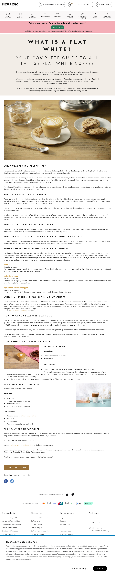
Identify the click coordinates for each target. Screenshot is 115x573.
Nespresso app (65, 531)
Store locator (65, 524)
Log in (62, 518)
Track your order (98, 518)
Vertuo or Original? (9, 518)
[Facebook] (6, 483)
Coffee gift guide (37, 534)
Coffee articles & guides (40, 531)
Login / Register (83, 4)
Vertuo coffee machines (11, 521)
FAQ (61, 528)
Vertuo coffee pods (9, 528)
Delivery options (66, 534)
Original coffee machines (11, 524)
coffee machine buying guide (21, 445)
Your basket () (107, 4)
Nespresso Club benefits (40, 518)
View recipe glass (29, 416)
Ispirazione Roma (11, 276)
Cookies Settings (79, 568)
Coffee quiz (35, 521)
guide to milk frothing (18, 311)
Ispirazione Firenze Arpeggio (16, 288)
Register (63, 521)
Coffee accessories (9, 534)
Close (100, 568)
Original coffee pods (10, 531)
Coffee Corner (36, 524)
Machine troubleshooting (102, 523)
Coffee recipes (36, 528)
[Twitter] (12, 483)
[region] (57, 554)
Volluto (7, 265)
